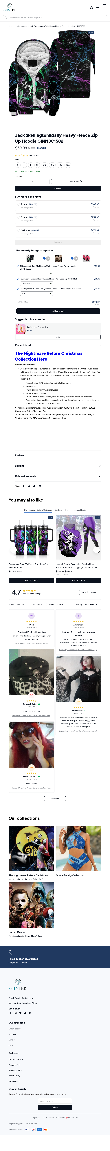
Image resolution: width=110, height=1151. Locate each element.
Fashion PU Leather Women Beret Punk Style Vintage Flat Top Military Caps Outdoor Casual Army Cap (31, 716)
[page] (24, 959)
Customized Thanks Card (37, 327)
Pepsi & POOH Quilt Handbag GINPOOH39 (31, 643)
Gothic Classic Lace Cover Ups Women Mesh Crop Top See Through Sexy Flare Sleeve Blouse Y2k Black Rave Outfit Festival (78, 731)
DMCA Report (32, 1123)
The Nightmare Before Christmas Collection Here (48, 356)
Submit (55, 1107)
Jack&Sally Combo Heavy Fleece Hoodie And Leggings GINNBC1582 (78, 650)
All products (21, 26)
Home (11, 26)
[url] (74, 1117)
